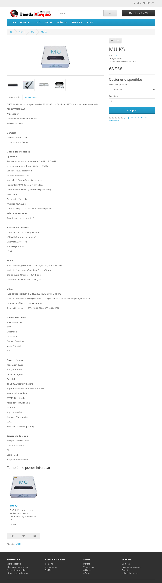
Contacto (49, 563)
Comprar (132, 110)
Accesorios (77, 22)
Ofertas (86, 573)
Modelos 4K (62, 22)
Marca (22, 31)
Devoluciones (51, 567)
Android (90, 22)
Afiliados (87, 570)
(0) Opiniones (130, 117)
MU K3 (14, 505)
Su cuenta (126, 563)
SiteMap (48, 570)
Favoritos (126, 570)
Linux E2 (37, 22)
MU (32, 31)
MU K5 (44, 31)
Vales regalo (88, 567)
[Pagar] (153, 3)
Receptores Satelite (20, 22)
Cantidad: (113, 96)
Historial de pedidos (131, 567)
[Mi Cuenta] (139, 3)
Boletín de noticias (130, 573)
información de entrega (17, 567)
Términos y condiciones (17, 573)
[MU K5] (55, 57)
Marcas (48, 22)
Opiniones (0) (31, 97)
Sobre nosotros (14, 563)
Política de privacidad (16, 570)
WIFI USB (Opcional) (118, 84)
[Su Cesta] (148, 3)
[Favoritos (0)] (144, 3)
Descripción (14, 97)
